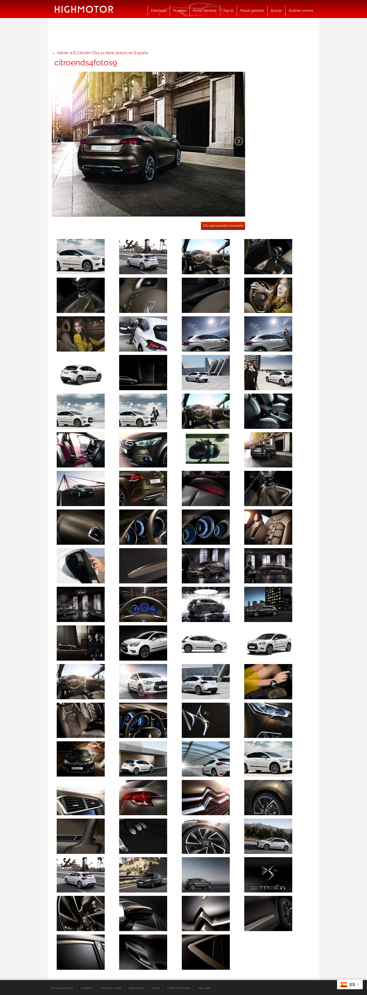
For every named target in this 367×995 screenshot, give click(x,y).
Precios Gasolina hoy (62, 988)
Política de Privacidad (179, 988)
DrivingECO (87, 988)
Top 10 (228, 10)
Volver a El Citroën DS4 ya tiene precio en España (102, 52)
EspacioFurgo (136, 988)
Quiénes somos (301, 10)
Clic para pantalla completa (223, 226)
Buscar (276, 10)
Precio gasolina (252, 10)
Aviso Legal (204, 988)
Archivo (156, 988)
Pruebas (179, 10)
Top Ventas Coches (111, 988)
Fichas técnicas (205, 10)
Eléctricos (159, 10)
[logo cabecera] (84, 9)
